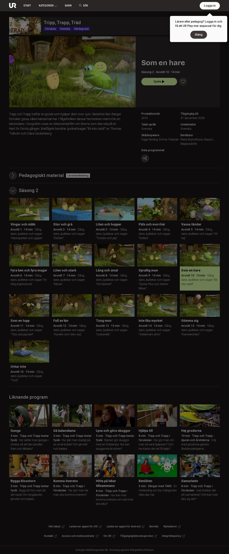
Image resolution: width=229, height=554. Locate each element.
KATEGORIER (46, 5)
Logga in (210, 5)
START (27, 5)
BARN (68, 5)
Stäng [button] (199, 34)
